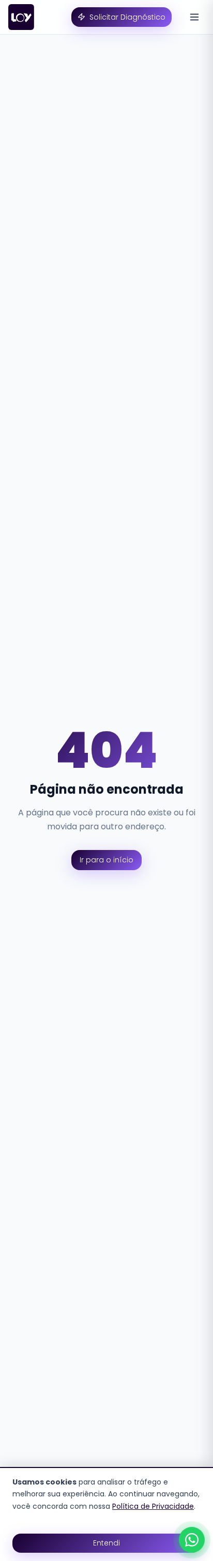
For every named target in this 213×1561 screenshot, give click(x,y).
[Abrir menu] (194, 17)
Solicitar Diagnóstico (127, 17)
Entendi (106, 1543)
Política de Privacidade (153, 1506)
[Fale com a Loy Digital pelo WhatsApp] (192, 1540)
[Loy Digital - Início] (21, 17)
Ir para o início (106, 860)
